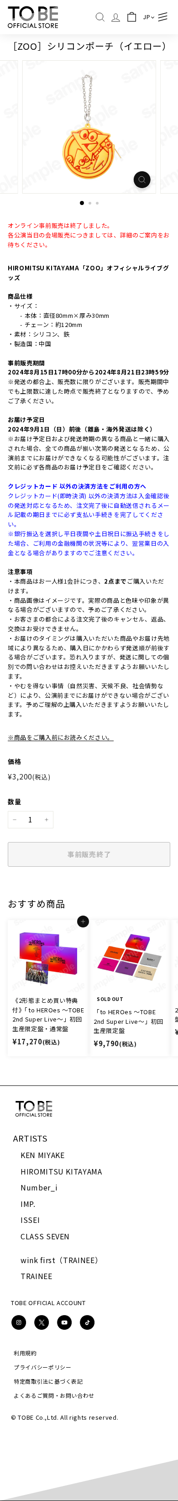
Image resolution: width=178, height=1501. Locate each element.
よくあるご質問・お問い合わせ (54, 1395)
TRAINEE (36, 1275)
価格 (14, 761)
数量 (14, 801)
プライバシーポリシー (43, 1367)
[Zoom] (142, 180)
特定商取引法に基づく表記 (48, 1381)
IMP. (28, 1203)
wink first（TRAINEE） (61, 1259)
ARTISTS (30, 1138)
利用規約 (25, 1353)
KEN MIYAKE (43, 1154)
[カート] (132, 17)
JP (146, 16)
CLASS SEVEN (45, 1236)
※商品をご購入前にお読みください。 (61, 737)
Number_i (39, 1187)
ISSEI (30, 1219)
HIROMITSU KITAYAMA (61, 1171)
